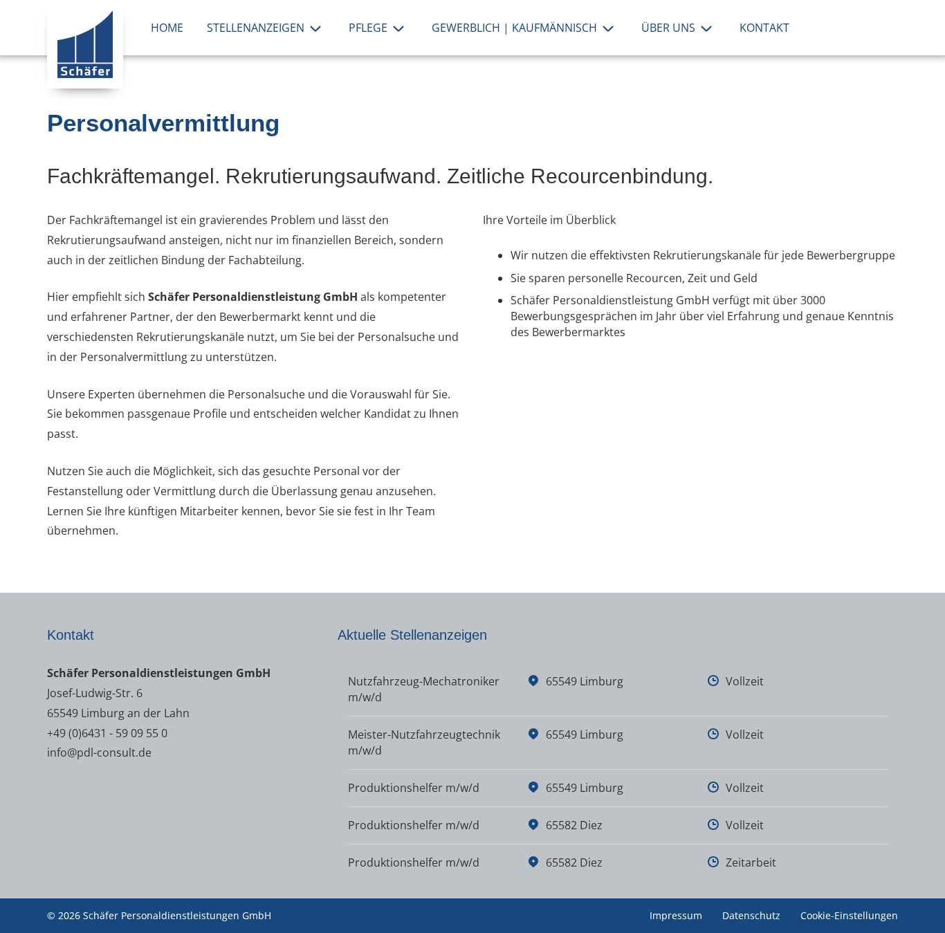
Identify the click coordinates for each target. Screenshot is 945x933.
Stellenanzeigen (255, 27)
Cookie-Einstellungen (849, 915)
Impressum (676, 915)
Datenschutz (751, 915)
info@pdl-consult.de (99, 752)
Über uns (668, 27)
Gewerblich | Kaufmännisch (514, 27)
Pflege (368, 27)
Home (167, 27)
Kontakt (764, 27)
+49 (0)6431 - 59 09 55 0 (107, 733)
